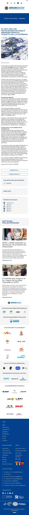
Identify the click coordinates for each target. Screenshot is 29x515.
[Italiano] (19, 464)
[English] (19, 462)
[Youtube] (18, 4)
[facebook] (3, 493)
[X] (11, 4)
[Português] (22, 464)
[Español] (16, 462)
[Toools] (14, 512)
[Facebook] (7, 4)
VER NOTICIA (7, 260)
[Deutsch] (22, 462)
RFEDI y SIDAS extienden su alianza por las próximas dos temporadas (14, 245)
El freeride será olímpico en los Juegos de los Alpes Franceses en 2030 (14, 280)
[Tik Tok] (21, 4)
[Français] (16, 464)
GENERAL (22, 18)
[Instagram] (14, 4)
